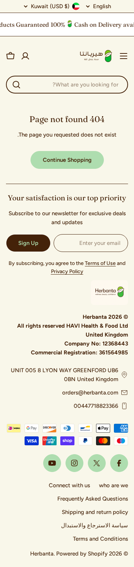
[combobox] (67, 85)
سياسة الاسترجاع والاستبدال (94, 525)
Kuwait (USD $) (50, 6)
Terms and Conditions (100, 538)
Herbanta (42, 553)
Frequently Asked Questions (92, 498)
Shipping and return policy (95, 512)
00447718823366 (96, 406)
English (102, 6)
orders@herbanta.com (90, 392)
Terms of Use (100, 263)
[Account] (25, 56)
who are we (113, 485)
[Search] (16, 84)
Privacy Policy (67, 271)
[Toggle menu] (123, 56)
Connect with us (69, 485)
